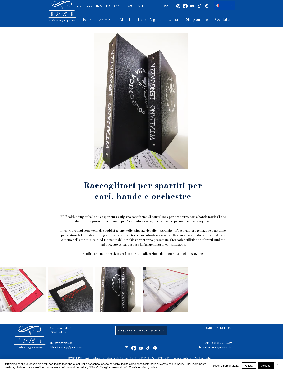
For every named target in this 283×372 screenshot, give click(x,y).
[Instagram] (178, 6)
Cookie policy (203, 358)
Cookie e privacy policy (143, 367)
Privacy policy (181, 358)
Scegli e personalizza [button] (226, 365)
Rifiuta (249, 365)
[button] (107, 19)
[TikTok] (199, 6)
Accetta (265, 365)
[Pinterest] (206, 6)
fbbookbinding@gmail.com (66, 347)
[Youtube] (192, 6)
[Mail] (166, 6)
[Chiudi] (278, 365)
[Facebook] (185, 6)
